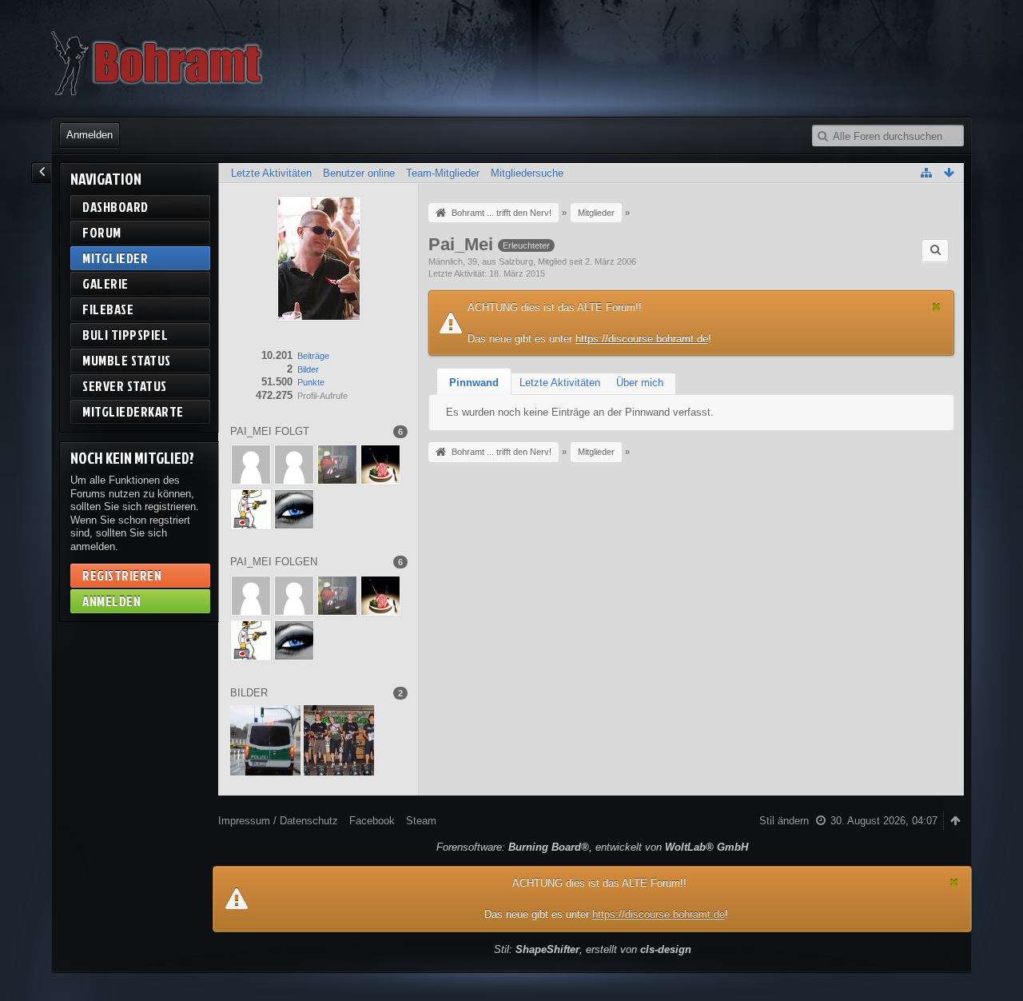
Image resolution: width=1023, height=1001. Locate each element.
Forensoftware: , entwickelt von (592, 847)
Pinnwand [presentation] (474, 383)
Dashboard (115, 206)
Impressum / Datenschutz (278, 821)
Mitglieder (115, 258)
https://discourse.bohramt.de (641, 339)
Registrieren (121, 575)
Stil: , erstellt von (592, 949)
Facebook (372, 821)
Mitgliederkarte (133, 411)
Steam (421, 821)
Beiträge (313, 356)
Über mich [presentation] (639, 383)
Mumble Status (126, 360)
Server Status (124, 386)
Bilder (308, 369)
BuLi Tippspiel (125, 334)
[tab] (474, 383)
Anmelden (89, 135)
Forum (101, 232)
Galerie (105, 283)
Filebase (107, 309)
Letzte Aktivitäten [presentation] (559, 383)
